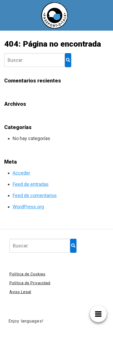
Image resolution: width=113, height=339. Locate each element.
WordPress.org (28, 206)
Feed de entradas (31, 184)
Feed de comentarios (35, 195)
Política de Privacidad (29, 283)
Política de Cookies (27, 274)
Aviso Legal (20, 292)
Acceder (21, 173)
